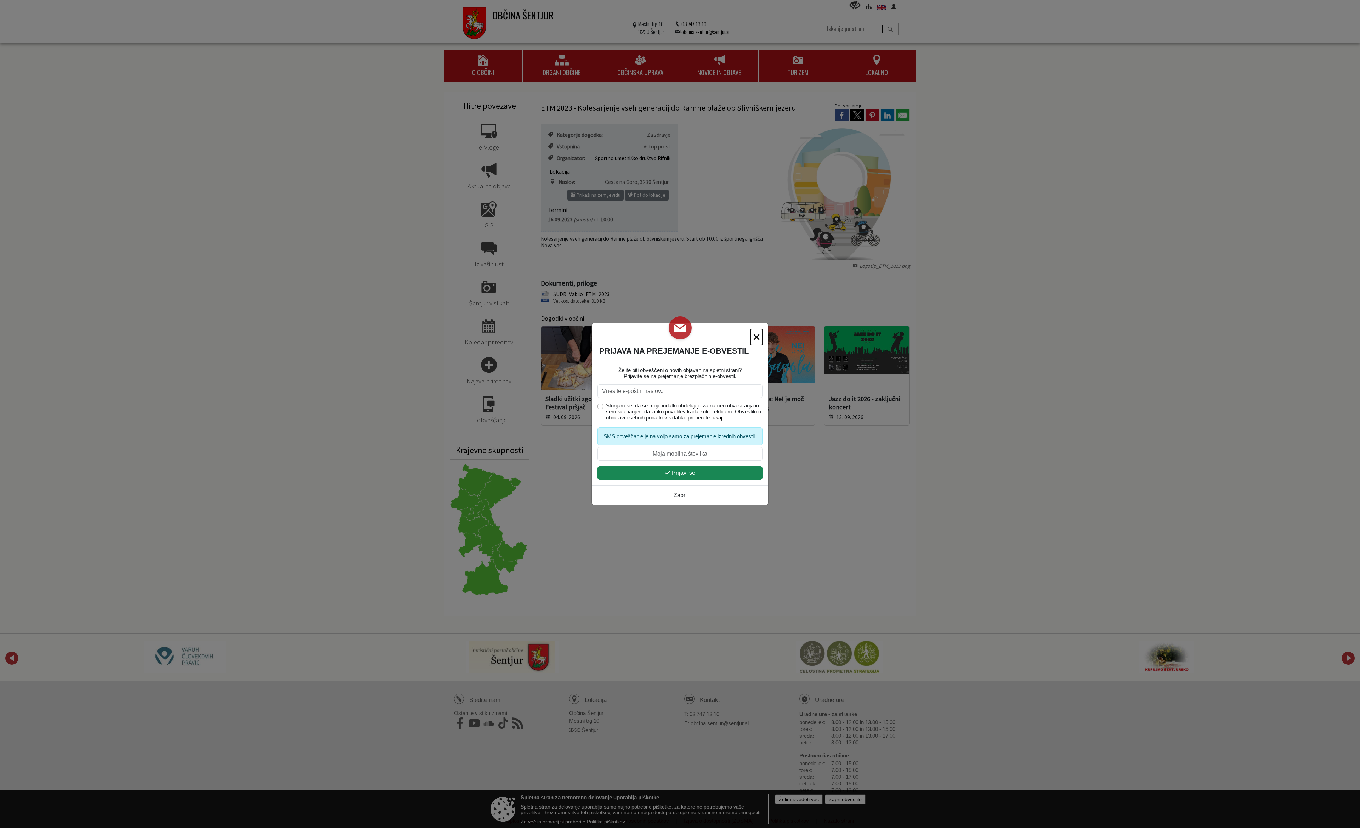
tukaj (716, 418)
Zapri (680, 495)
